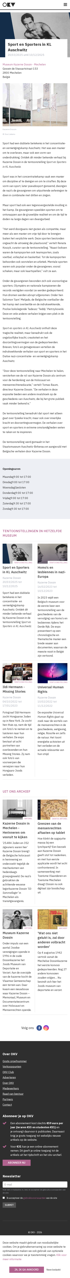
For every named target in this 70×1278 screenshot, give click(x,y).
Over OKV (8, 1083)
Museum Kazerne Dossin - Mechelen (24, 64)
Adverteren (9, 1077)
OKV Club (8, 1072)
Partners (8, 1099)
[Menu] (65, 5)
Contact (7, 1104)
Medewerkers (11, 1088)
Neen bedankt (54, 1269)
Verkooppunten (12, 1066)
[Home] (9, 5)
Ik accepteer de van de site (32, 1198)
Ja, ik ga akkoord (26, 1269)
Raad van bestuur (13, 1093)
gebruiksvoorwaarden (34, 1198)
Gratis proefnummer (15, 1061)
